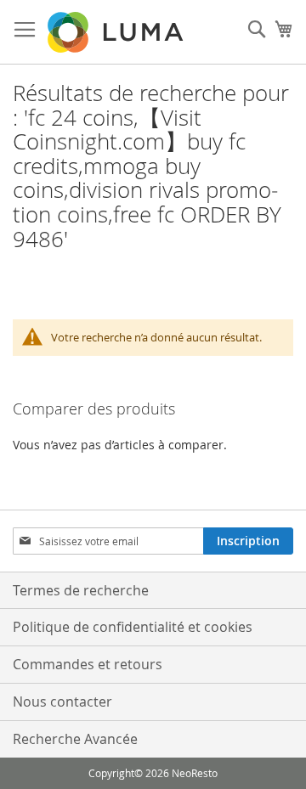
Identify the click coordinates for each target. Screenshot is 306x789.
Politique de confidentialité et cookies (132, 626)
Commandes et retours (87, 664)
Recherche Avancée (75, 739)
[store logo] (117, 32)
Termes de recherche (81, 590)
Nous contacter (62, 701)
